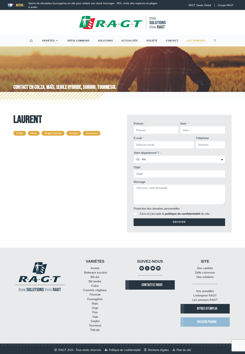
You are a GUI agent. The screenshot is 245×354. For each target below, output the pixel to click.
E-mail (138, 138)
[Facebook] (141, 268)
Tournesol (92, 133)
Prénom (139, 123)
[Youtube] (152, 268)
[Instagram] (147, 268)
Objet (137, 167)
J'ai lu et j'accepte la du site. (174, 213)
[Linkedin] (158, 268)
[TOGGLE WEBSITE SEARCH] (215, 40)
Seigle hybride (53, 133)
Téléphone (202, 138)
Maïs (34, 133)
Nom (183, 123)
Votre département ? (147, 152)
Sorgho (73, 133)
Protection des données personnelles (157, 208)
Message (139, 181)
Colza (19, 133)
